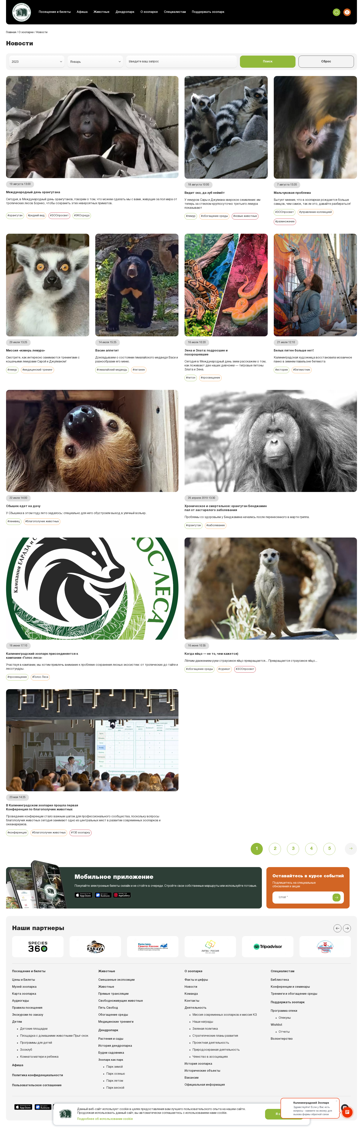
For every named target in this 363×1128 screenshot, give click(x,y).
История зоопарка (198, 1064)
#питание (139, 370)
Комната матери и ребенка (39, 1057)
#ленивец (14, 521)
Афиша (82, 12)
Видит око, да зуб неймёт (205, 193)
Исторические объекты (202, 1071)
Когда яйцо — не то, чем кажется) (211, 654)
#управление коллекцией (315, 212)
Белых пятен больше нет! (294, 350)
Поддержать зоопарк (208, 12)
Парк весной (115, 1088)
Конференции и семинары (290, 987)
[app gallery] (122, 895)
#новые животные (245, 216)
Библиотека (280, 980)
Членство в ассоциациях (210, 1057)
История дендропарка (115, 1046)
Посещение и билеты (55, 12)
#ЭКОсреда (81, 215)
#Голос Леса (40, 677)
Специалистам (175, 12)
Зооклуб (26, 1050)
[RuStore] (103, 895)
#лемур (190, 216)
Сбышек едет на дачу (23, 506)
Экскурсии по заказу (27, 1015)
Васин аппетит (107, 350)
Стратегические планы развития (215, 1036)
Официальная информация (205, 1085)
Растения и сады (110, 1039)
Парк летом (114, 1081)
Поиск (267, 61)
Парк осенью (115, 1074)
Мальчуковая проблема (292, 193)
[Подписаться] (336, 897)
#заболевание (215, 525)
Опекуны (285, 1018)
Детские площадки (33, 1029)
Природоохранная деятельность (216, 1050)
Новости (191, 987)
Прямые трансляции (113, 994)
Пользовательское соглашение (37, 1085)
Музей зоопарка (24, 987)
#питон (190, 378)
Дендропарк (125, 12)
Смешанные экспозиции (116, 980)
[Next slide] (347, 928)
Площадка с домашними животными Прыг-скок (54, 1036)
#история (281, 370)
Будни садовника (111, 1053)
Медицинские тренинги (115, 1022)
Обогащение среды (113, 1015)
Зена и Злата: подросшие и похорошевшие (206, 352)
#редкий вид (36, 215)
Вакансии (192, 1078)
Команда (191, 994)
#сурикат (224, 669)
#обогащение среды (214, 216)
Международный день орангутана (33, 192)
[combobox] (36, 61)
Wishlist (276, 1025)
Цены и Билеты (23, 980)
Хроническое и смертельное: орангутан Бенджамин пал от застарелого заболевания (226, 508)
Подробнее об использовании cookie (105, 1119)
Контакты (192, 1001)
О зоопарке (149, 12)
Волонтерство (282, 1039)
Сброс (326, 61)
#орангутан (15, 215)
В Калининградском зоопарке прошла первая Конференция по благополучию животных (42, 807)
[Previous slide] (337, 928)
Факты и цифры (196, 980)
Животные (101, 12)
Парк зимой (114, 1067)
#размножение (285, 221)
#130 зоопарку (80, 833)
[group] (38, 946)
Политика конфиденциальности (37, 1075)
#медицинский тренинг (37, 370)
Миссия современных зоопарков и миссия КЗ (224, 1015)
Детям (17, 1022)
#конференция (17, 833)
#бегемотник (301, 370)
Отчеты (284, 1032)
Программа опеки (284, 1011)
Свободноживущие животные (120, 1001)
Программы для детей (36, 1043)
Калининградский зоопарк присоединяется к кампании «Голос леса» (42, 656)
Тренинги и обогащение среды (294, 994)
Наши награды (202, 1022)
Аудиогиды (20, 1001)
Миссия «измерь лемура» (25, 350)
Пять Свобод (108, 1008)
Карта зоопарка (24, 994)
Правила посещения (27, 1008)
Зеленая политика (205, 1029)
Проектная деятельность (210, 1043)
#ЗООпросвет (59, 215)
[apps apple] (83, 895)
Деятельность (195, 1008)
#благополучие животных (42, 521)
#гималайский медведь (112, 370)
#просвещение (210, 378)
